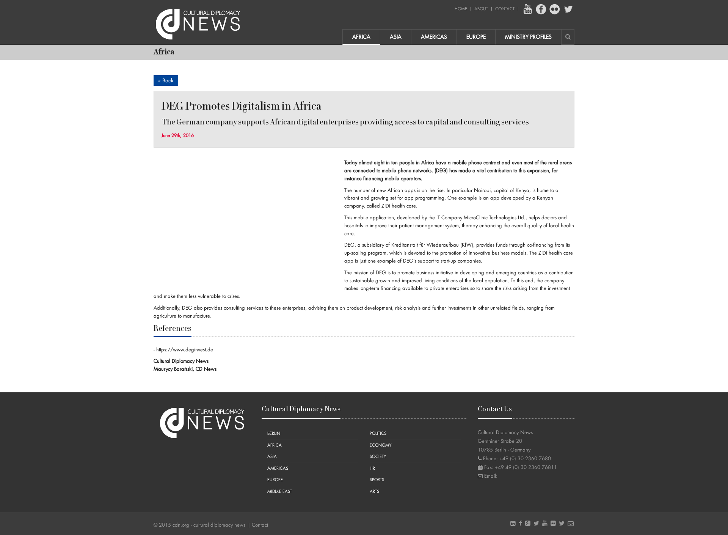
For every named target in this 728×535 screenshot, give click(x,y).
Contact (505, 9)
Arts (374, 491)
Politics (378, 433)
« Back (166, 80)
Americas (434, 36)
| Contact (258, 524)
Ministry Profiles (528, 36)
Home (461, 9)
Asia (396, 36)
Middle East (279, 491)
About (481, 9)
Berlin (273, 433)
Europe (476, 36)
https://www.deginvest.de (184, 349)
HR (372, 468)
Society (378, 457)
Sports (377, 480)
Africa (361, 36)
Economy (381, 445)
